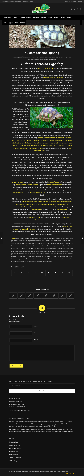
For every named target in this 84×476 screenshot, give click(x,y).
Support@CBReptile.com (16, 404)
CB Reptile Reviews (15, 448)
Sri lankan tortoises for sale (57, 143)
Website (36, 339)
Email (36, 333)
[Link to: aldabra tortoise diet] (30, 295)
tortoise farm (21, 256)
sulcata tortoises (33, 254)
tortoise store (15, 259)
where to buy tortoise (27, 261)
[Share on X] (21, 273)
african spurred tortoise (22, 238)
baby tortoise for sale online (60, 238)
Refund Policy (13, 454)
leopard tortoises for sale (23, 140)
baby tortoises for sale (54, 185)
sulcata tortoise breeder (42, 243)
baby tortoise (34, 238)
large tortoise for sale (34, 240)
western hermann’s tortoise (53, 207)
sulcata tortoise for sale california (27, 246)
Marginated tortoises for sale (32, 145)
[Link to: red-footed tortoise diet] (13, 295)
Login (74, 1)
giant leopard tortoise (48, 204)
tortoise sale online (66, 256)
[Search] (81, 22)
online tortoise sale (47, 240)
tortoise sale (55, 256)
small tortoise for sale (17, 243)
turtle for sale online (47, 259)
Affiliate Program (14, 461)
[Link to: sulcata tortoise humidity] (46, 295)
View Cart (67, 1)
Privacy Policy (13, 451)
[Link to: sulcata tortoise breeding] (38, 295)
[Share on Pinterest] (35, 273)
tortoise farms (31, 256)
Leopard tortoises (17, 182)
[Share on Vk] (55, 273)
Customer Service (14, 445)
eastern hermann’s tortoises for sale (31, 207)
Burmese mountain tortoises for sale (30, 148)
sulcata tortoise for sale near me (47, 248)
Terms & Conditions (15, 457)
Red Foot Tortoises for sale (46, 138)
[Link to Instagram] (77, 9)
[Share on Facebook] (14, 273)
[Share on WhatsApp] (28, 273)
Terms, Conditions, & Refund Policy (20, 410)
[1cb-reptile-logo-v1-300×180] (42, 9)
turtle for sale (36, 259)
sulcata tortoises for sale (45, 68)
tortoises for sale (53, 182)
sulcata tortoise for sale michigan (26, 248)
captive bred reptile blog (51, 57)
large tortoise (23, 240)
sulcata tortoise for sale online (53, 78)
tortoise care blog (40, 59)
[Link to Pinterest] (80, 9)
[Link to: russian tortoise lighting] (21, 295)
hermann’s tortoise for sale (59, 140)
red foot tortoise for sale (29, 201)
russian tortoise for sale (37, 192)
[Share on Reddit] (62, 273)
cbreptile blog (62, 57)
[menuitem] (68, 1)
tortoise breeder (62, 254)
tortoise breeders (62, 209)
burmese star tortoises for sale (37, 143)
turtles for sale (33, 185)
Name (36, 326)
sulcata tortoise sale (20, 254)
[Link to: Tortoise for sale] (54, 295)
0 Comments (26, 57)
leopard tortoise (35, 204)
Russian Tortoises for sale (52, 145)
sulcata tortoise (24, 204)
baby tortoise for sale (45, 238)
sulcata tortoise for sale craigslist (48, 246)
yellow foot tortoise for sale (47, 201)
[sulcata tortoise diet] (1, 238)
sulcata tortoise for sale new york (29, 251)
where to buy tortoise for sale (43, 261)
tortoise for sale (21, 185)
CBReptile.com (52, 59)
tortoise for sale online (43, 256)
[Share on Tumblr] (48, 273)
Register (80, 1)
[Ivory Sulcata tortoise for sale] (42, 36)
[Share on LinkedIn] (42, 273)
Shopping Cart (13, 442)
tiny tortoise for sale (28, 229)
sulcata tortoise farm (56, 243)
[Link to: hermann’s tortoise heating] (62, 295)
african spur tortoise (38, 57)
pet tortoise (57, 240)
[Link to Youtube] (74, 9)
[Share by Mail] (69, 273)
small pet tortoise (67, 240)
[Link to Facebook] (71, 9)
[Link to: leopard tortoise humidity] (70, 295)
